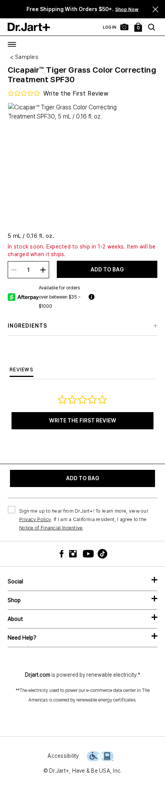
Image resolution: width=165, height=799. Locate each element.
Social (15, 581)
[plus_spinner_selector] (43, 270)
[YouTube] (86, 553)
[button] (155, 9)
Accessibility (63, 756)
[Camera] (124, 27)
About (15, 619)
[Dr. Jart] (29, 27)
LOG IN (109, 27)
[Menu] (12, 44)
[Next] (144, 9)
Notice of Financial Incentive (51, 528)
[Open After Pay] (122, 297)
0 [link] (138, 28)
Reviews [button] (21, 369)
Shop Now (127, 9)
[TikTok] (98, 553)
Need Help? (22, 638)
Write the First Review (82, 420)
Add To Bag (107, 269)
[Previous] (15, 9)
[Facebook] (63, 553)
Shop (14, 600)
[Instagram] (75, 553)
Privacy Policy (35, 519)
